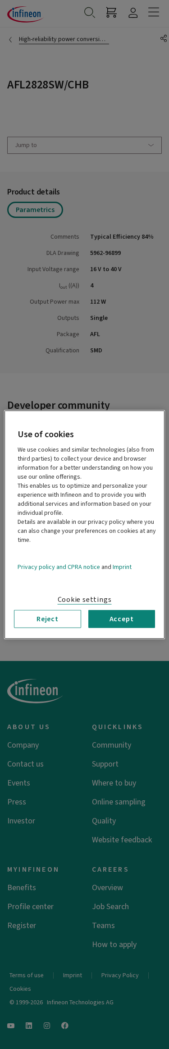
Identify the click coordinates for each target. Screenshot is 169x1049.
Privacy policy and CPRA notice (59, 566)
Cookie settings (85, 599)
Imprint (122, 566)
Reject (48, 619)
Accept (122, 619)
